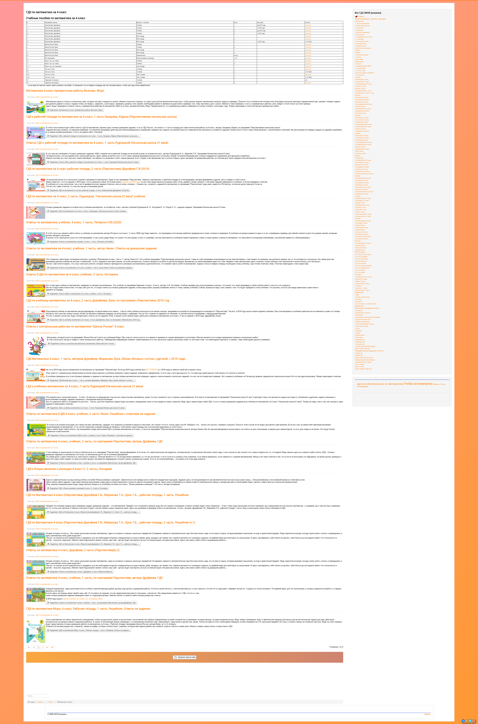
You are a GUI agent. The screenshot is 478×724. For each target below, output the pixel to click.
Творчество (359, 306)
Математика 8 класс (362, 227)
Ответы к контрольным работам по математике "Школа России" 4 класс (75, 326)
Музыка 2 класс (361, 106)
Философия (359, 59)
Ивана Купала (360, 335)
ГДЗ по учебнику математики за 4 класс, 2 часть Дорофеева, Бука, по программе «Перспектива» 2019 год (97, 300)
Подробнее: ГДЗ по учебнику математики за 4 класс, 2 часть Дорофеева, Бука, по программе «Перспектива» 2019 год (94, 319)
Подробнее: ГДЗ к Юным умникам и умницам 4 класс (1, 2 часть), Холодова (78, 488)
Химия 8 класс (360, 225)
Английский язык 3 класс (363, 126)
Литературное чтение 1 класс (365, 93)
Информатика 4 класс (363, 149)
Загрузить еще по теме (186, 657)
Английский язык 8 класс (363, 221)
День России (360, 366)
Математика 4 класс (362, 135)
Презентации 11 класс (363, 290)
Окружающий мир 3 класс (364, 124)
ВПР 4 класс (359, 151)
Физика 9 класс (360, 245)
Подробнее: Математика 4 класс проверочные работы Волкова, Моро (75, 110)
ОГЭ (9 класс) (360, 252)
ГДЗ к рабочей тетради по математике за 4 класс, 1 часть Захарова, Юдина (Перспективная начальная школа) (101, 116)
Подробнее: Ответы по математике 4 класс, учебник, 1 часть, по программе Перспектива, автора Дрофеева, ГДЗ (92, 602)
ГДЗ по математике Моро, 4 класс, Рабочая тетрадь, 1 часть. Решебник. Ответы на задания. (88, 608)
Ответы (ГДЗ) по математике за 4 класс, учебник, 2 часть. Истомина (72, 274)
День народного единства (364, 369)
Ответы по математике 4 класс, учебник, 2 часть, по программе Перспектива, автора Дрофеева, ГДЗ (94, 441)
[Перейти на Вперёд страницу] (47, 647)
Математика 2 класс (362, 97)
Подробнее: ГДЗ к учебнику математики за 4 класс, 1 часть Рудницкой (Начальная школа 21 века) (86, 408)
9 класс (357, 241)
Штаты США (361, 70)
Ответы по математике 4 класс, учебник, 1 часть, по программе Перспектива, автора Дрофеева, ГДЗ (94, 577)
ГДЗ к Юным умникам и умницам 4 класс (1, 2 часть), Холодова (69, 469)
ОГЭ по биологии (361, 261)
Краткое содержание (363, 32)
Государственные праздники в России (369, 351)
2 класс (357, 95)
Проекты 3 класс (361, 129)
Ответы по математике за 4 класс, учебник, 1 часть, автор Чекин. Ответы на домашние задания (91, 248)
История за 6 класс (362, 189)
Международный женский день (365, 360)
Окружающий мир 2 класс (364, 104)
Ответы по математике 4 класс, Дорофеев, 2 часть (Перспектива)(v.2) (73, 550)
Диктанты (362, 383)
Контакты (358, 299)
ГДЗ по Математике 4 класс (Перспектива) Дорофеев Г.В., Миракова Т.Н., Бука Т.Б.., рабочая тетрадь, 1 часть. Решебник (107, 495)
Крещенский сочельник (363, 313)
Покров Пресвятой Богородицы (365, 346)
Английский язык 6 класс (363, 178)
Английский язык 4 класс (363, 144)
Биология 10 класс (361, 279)
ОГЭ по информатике (362, 268)
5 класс (357, 155)
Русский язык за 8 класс (363, 236)
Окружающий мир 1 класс (364, 84)
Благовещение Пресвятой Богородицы (368, 317)
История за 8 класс (362, 232)
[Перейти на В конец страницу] (52, 647)
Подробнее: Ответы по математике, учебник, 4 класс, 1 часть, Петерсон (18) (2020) (81, 241)
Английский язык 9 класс (363, 243)
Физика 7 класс (360, 203)
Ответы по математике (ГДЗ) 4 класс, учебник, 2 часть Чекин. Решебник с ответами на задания (90, 414)
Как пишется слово (363, 41)
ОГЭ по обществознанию (364, 266)
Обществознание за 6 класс (364, 191)
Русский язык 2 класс (362, 100)
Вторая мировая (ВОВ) (364, 66)
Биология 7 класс (361, 209)
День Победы (360, 364)
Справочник (359, 292)
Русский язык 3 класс (362, 120)
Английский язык (361, 43)
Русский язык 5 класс (362, 162)
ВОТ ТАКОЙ (151, 369)
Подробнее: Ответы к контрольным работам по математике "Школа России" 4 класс (82, 343)
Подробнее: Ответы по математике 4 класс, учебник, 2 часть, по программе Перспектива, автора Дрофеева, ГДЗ (92, 463)
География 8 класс (361, 223)
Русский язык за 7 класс (363, 216)
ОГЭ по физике (360, 270)
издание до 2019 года (130, 181)
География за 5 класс (362, 167)
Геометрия (360, 28)
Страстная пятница (362, 326)
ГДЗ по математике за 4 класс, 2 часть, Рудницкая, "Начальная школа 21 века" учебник (85, 196)
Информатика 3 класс (363, 131)
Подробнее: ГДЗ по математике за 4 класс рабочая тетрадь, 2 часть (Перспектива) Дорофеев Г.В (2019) (89, 190)
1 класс (357, 77)
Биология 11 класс (361, 288)
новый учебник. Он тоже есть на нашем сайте (82, 598)
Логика (358, 50)
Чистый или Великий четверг (365, 324)
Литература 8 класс (362, 239)
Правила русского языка (364, 37)
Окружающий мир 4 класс (364, 142)
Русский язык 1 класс (362, 82)
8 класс (357, 218)
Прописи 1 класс (361, 86)
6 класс (357, 176)
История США (361, 68)
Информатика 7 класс (363, 205)
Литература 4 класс (362, 140)
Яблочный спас (360, 342)
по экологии (360, 75)
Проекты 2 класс (361, 113)
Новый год (359, 353)
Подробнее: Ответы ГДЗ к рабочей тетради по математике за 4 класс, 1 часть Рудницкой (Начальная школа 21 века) (93, 162)
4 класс (357, 133)
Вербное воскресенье (362, 322)
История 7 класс (361, 207)
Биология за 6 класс (362, 180)
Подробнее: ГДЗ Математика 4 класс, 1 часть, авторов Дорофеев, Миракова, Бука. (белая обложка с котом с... (91, 380)
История (358, 64)
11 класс (358, 286)
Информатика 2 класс (363, 111)
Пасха (358, 328)
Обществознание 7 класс (364, 214)
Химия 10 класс (361, 281)
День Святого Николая (363, 348)
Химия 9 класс (360, 250)
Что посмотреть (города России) (366, 304)
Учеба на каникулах (418, 383)
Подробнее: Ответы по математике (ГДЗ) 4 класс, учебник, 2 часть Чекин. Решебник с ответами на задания (91, 435)
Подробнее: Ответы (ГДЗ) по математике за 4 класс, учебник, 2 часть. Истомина (80, 293)
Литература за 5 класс (363, 171)
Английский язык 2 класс (363, 109)
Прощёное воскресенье (363, 319)
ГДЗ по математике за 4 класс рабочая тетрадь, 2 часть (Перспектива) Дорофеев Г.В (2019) (87, 168)
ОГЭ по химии (360, 272)
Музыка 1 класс (361, 88)
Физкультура (360, 61)
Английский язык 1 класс (363, 91)
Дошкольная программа (363, 48)
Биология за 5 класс (362, 165)
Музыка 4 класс (361, 147)
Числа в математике (363, 23)
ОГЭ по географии (361, 257)
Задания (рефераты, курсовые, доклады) (370, 19)
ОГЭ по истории (361, 263)
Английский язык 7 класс (363, 198)
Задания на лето (361, 46)
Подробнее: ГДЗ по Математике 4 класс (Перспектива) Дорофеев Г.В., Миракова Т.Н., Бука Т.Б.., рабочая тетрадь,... (94, 512)
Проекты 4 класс (361, 153)
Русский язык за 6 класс (363, 187)
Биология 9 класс (361, 248)
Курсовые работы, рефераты (365, 73)
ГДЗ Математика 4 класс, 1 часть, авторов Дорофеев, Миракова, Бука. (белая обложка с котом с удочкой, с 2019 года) (105, 358)
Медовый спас (360, 340)
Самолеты (359, 301)
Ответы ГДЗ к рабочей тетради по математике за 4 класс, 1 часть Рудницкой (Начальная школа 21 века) (97, 142)
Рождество (359, 310)
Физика (358, 52)
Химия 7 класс (360, 212)
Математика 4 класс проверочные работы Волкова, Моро (65, 90)
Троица (358, 333)
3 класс (357, 115)
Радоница (359, 331)
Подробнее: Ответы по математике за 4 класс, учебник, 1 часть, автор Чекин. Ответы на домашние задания (90, 267)
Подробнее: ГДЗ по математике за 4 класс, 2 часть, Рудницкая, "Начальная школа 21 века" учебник (87, 211)
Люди (357, 295)
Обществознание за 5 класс (364, 174)
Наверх (427, 714)
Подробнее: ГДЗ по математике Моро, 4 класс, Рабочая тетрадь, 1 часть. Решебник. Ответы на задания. (89, 630)
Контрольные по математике (385, 383)
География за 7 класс (362, 200)
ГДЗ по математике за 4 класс (47, 97)
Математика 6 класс (362, 194)
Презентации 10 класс (363, 283)
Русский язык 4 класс (362, 138)
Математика (359, 21)
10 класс (358, 274)
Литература (359, 30)
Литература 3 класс (362, 122)
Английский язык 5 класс (363, 160)
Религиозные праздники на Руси (367, 308)
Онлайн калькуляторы (363, 297)
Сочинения (360, 39)
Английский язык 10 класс (364, 277)
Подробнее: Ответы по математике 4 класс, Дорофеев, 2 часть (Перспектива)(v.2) (80, 571)
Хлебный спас (360, 344)
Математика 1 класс (362, 79)
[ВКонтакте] (463, 720)
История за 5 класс (362, 169)
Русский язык (360, 35)
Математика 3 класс (362, 117)
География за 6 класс (362, 183)
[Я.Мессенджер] (470, 720)
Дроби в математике (363, 26)
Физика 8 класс (360, 230)
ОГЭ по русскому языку (363, 254)
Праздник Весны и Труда (363, 362)
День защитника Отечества (364, 357)
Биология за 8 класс (362, 234)
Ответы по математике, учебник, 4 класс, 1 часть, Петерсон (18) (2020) (73, 222)
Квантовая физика (362, 55)
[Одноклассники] (466, 720)
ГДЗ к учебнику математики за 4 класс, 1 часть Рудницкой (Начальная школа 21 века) (84, 386)
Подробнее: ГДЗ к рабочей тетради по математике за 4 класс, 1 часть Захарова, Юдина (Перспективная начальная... (94, 136)
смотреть (308, 25)
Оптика (359, 57)
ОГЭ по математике (362, 259)
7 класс (357, 196)
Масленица (359, 315)
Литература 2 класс (362, 102)
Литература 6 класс (362, 185)
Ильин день (359, 337)
